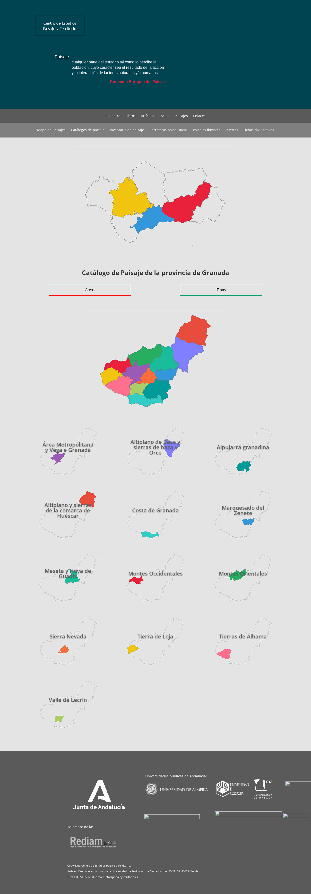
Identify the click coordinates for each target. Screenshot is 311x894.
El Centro (112, 116)
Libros (131, 116)
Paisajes (181, 116)
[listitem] (132, 197)
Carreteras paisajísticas (168, 130)
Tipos (221, 289)
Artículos (148, 116)
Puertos (232, 130)
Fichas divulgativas (258, 130)
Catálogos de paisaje (87, 130)
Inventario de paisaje (127, 130)
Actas (165, 116)
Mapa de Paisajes (51, 130)
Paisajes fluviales (206, 130)
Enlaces (199, 116)
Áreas (90, 289)
